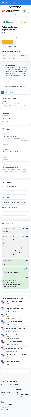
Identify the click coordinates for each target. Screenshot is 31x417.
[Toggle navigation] (27, 2)
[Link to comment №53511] (24, 277)
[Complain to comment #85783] (27, 268)
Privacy (3, 397)
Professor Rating (8, 2)
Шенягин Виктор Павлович (14, 301)
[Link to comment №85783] (24, 268)
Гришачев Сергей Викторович (15, 348)
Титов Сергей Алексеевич (14, 321)
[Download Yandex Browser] (15, 11)
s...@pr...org (17, 58)
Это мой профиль (10, 46)
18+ (11, 405)
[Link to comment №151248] (24, 260)
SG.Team (17, 385)
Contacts (3, 395)
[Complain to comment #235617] (27, 236)
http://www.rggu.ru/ (14, 51)
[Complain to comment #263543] (27, 228)
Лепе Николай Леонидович (14, 314)
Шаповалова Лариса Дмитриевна (16, 328)
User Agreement (6, 392)
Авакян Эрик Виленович (13, 361)
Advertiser (19, 397)
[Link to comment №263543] (24, 228)
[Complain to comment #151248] (27, 260)
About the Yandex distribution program (15, 14)
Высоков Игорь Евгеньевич (14, 341)
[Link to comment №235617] (24, 236)
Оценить (8, 42)
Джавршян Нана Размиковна (14, 334)
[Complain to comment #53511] (27, 277)
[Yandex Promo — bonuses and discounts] (15, 6)
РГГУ (4, 32)
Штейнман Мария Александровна (16, 354)
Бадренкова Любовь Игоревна (15, 308)
